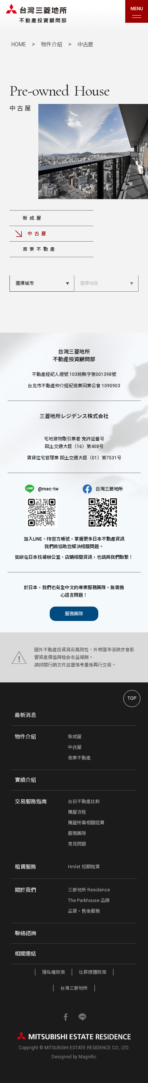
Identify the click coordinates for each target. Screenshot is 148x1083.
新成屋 (33, 218)
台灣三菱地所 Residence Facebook (65, 1017)
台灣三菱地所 (74, 988)
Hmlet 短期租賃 (84, 866)
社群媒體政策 (92, 972)
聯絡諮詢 (25, 933)
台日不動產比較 (84, 801)
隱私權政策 (53, 972)
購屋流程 (77, 812)
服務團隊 (74, 613)
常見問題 (77, 844)
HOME (19, 44)
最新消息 (25, 715)
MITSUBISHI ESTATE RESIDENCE (74, 1035)
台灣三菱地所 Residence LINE (82, 1017)
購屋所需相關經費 (86, 822)
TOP (132, 698)
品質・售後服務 (84, 911)
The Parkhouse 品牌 (89, 900)
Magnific (87, 1056)
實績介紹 (25, 780)
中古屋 (75, 747)
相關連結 (25, 954)
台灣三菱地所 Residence (36, 13)
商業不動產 (40, 249)
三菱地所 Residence (89, 890)
